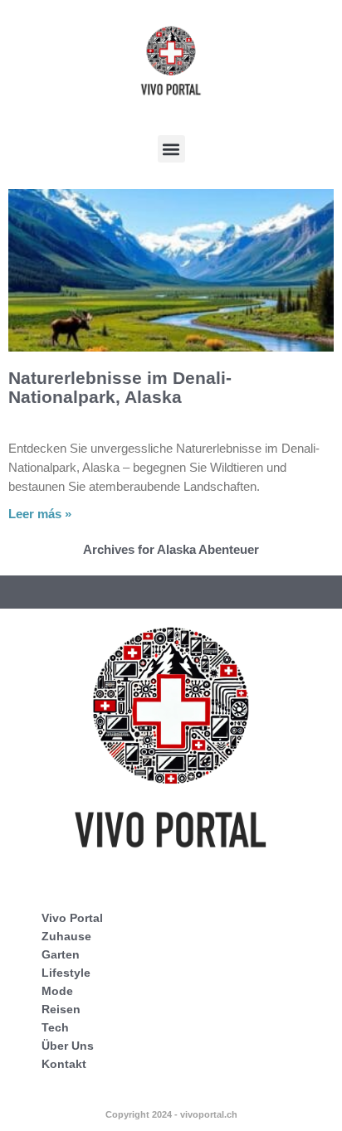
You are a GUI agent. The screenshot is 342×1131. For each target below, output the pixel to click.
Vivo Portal (72, 918)
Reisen (61, 1009)
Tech (55, 1027)
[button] (171, 149)
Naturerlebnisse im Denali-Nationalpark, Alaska (120, 387)
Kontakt (64, 1063)
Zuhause (66, 936)
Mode (57, 991)
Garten (61, 954)
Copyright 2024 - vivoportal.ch (171, 1114)
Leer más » (39, 514)
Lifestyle (66, 972)
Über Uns (68, 1045)
